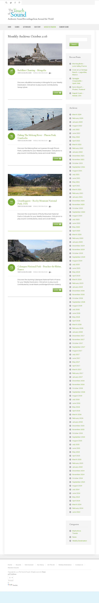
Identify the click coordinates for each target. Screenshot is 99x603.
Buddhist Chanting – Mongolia (32, 70)
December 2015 (78, 426)
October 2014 (77, 478)
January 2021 (77, 197)
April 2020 (76, 231)
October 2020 (77, 208)
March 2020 (76, 235)
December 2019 (78, 246)
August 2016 (77, 396)
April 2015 (76, 456)
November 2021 (78, 160)
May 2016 (76, 407)
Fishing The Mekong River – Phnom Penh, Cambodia (37, 137)
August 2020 (77, 216)
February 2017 (77, 373)
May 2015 (76, 452)
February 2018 (77, 328)
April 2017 (76, 366)
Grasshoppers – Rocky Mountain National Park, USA (37, 202)
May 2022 (76, 137)
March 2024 (76, 115)
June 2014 (76, 493)
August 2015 (77, 441)
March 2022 (76, 145)
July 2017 (75, 355)
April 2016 (76, 411)
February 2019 (77, 283)
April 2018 (76, 321)
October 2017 (77, 343)
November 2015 (78, 430)
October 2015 (77, 433)
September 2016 (78, 392)
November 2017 (78, 340)
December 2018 (78, 291)
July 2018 (75, 310)
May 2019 (76, 272)
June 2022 (76, 133)
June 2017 (76, 358)
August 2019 (77, 261)
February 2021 (77, 193)
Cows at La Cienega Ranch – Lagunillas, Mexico (79, 72)
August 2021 (77, 171)
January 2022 (77, 152)
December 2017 (78, 336)
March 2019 (76, 280)
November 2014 (78, 475)
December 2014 (78, 471)
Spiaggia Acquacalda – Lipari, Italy (77, 81)
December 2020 (78, 201)
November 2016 (78, 385)
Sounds (18, 565)
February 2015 (77, 463)
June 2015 (76, 448)
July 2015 (75, 445)
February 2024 (77, 118)
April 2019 (76, 276)
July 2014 (75, 490)
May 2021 (76, 182)
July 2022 (75, 130)
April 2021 (76, 186)
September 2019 (78, 257)
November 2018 (78, 295)
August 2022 (77, 126)
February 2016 (77, 418)
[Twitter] (11, 3)
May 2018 (76, 317)
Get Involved (29, 565)
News (74, 537)
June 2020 (76, 223)
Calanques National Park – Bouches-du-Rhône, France (39, 268)
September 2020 (78, 212)
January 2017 (77, 377)
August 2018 (77, 306)
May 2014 (76, 497)
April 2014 (76, 501)
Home (10, 565)
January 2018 (77, 332)
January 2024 (77, 122)
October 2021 (77, 163)
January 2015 (77, 467)
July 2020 (75, 220)
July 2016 (75, 400)
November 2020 (78, 205)
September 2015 (78, 437)
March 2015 (76, 460)
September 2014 (78, 482)
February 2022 (77, 148)
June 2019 (76, 268)
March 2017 (76, 370)
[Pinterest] (19, 3)
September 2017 (78, 347)
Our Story (40, 565)
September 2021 (78, 167)
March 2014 (76, 505)
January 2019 (77, 287)
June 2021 (76, 178)
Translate (15, 585)
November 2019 (78, 250)
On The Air (51, 565)
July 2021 (75, 175)
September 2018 (78, 302)
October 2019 (77, 253)
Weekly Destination (40, 73)
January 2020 (77, 242)
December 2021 (78, 156)
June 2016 (76, 403)
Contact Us (79, 565)
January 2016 (77, 422)
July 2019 (75, 265)
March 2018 (76, 325)
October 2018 (77, 298)
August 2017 (77, 351)
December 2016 (78, 381)
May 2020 (76, 227)
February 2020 (77, 238)
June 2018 (76, 313)
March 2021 (76, 190)
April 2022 (76, 141)
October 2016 (77, 388)
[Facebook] (15, 3)
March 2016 (76, 415)
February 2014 (77, 508)
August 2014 (77, 486)
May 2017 (76, 362)
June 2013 (76, 512)
